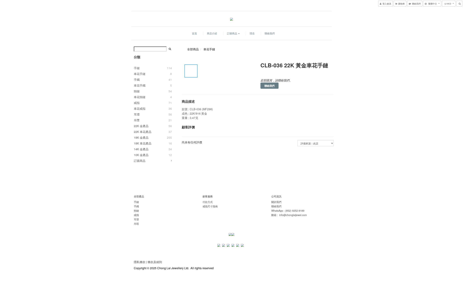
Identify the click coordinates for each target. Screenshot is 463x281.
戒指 (137, 103)
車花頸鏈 (139, 97)
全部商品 (193, 49)
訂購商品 (232, 33)
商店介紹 (212, 33)
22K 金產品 (141, 126)
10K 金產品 (141, 155)
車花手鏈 (139, 74)
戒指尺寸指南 (210, 206)
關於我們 (276, 202)
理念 (252, 33)
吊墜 (137, 120)
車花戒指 (139, 108)
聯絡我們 (270, 33)
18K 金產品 (141, 137)
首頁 (194, 33)
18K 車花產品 (142, 143)
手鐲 (137, 79)
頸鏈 (137, 91)
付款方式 (208, 202)
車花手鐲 (139, 85)
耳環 (137, 114)
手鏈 (137, 68)
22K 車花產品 (142, 132)
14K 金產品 (141, 149)
